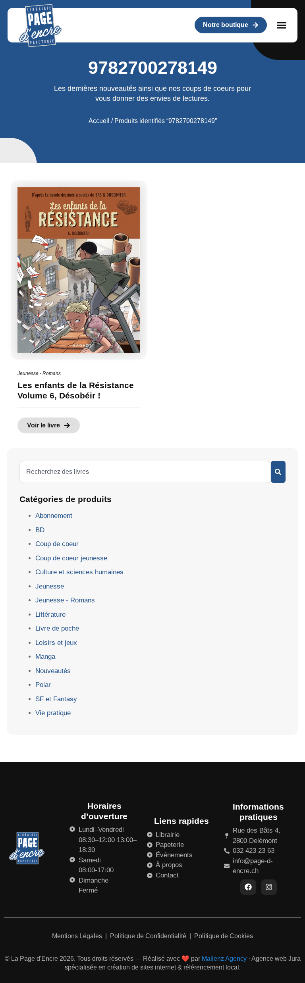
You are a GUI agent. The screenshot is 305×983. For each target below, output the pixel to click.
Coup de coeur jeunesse (71, 558)
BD (39, 530)
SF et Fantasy (56, 699)
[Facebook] (248, 887)
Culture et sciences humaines (79, 572)
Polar (43, 685)
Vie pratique (53, 713)
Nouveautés (53, 671)
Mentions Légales (78, 936)
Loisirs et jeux (56, 642)
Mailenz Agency (224, 958)
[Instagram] (269, 887)
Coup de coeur (57, 544)
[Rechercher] (278, 472)
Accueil (99, 120)
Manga (45, 656)
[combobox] (145, 472)
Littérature (50, 614)
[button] (282, 25)
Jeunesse (49, 586)
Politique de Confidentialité (149, 936)
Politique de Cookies (223, 936)
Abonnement (53, 515)
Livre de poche (57, 628)
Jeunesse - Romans (39, 373)
